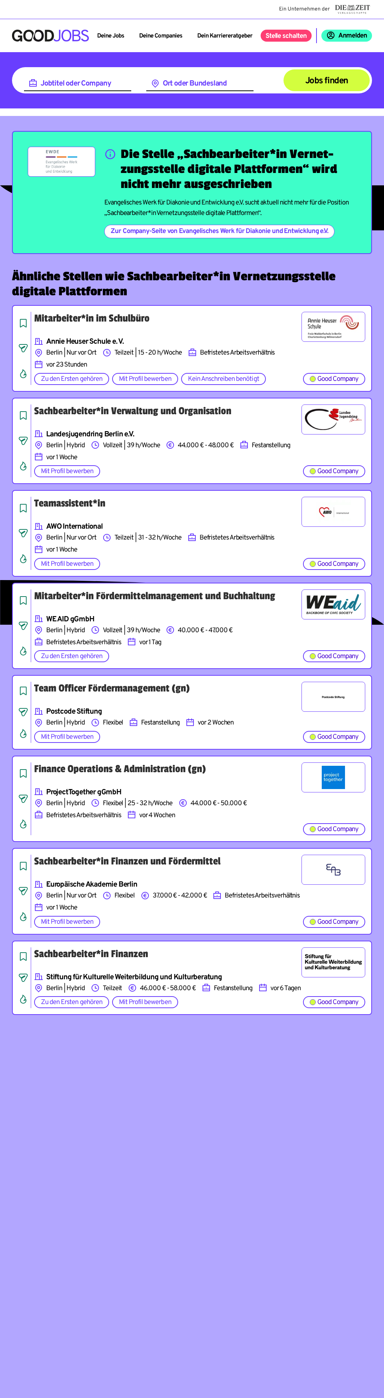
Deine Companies (160, 36)
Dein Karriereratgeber (224, 36)
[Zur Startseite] (50, 36)
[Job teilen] (23, 348)
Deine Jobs (110, 36)
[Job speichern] (23, 323)
